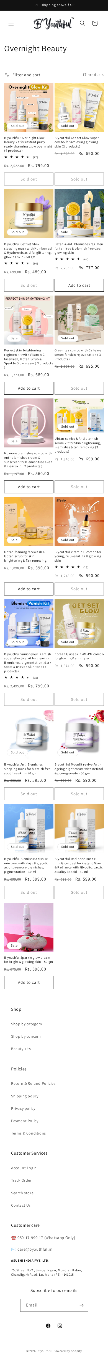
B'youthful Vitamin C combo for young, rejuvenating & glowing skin (78, 556)
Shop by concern (26, 1036)
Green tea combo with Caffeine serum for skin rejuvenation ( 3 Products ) (78, 354)
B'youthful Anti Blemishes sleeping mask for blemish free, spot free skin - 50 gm (28, 768)
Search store (22, 1192)
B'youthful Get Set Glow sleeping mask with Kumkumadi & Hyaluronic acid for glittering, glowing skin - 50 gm (28, 250)
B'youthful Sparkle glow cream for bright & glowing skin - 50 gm (28, 959)
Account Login (24, 1167)
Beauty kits (21, 1048)
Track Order (21, 1180)
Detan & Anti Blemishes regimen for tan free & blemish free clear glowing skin (79, 248)
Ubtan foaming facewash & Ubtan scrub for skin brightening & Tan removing (25, 556)
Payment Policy (24, 1120)
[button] (11, 23)
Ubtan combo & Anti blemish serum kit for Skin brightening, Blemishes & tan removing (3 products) (78, 444)
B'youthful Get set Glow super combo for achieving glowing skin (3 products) (77, 142)
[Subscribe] (82, 1305)
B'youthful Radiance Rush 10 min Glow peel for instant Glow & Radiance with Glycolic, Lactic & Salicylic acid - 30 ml (78, 865)
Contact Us (21, 1205)
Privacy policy (23, 1108)
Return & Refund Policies (33, 1083)
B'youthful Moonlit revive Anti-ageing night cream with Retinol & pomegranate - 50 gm (79, 768)
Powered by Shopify (67, 1351)
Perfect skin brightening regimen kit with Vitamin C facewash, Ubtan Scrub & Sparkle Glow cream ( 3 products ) (28, 358)
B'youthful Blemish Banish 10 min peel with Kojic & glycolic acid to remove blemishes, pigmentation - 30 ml (26, 865)
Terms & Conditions (28, 1133)
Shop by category (26, 1023)
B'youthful (45, 1351)
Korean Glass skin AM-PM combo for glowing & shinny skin (79, 656)
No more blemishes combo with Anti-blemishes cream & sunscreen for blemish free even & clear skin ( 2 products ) (28, 459)
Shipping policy (24, 1096)
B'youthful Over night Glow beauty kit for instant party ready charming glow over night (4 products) (28, 144)
